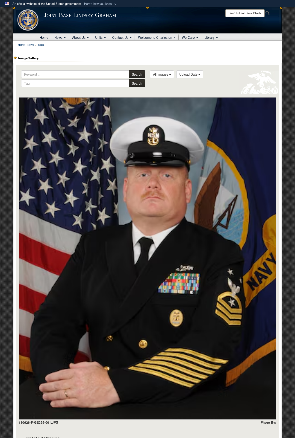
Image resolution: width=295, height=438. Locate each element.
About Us (79, 37)
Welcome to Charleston (155, 37)
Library (209, 37)
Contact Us (120, 37)
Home (44, 37)
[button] (100, 3)
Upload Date (188, 74)
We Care (188, 37)
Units (99, 37)
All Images (161, 74)
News (58, 37)
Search (137, 74)
